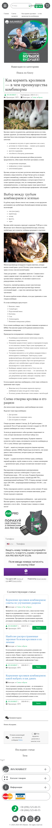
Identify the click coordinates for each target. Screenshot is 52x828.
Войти (21, 740)
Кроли (40, 97)
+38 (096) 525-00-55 (30, 807)
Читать (38, 628)
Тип (24, 607)
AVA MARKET (11, 95)
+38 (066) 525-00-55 (30, 810)
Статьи (34, 97)
